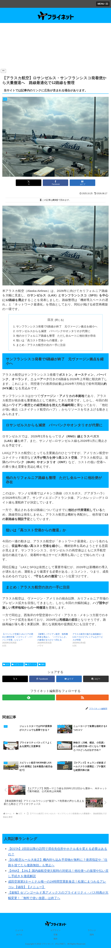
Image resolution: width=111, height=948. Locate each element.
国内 (92, 934)
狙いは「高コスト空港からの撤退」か (39, 340)
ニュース (19, 930)
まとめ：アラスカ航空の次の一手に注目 (41, 344)
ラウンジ (92, 930)
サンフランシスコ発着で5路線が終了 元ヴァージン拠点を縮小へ (56, 326)
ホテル (19, 934)
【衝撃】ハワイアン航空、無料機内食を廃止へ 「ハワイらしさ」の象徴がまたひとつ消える (52, 637)
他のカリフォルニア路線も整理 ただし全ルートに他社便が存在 (56, 335)
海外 (43, 664)
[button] (96, 679)
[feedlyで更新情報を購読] (28, 697)
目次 (50, 319)
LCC (7, 664)
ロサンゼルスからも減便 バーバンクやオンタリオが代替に (53, 331)
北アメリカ (32, 664)
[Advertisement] (55, 46)
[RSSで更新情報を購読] (82, 697)
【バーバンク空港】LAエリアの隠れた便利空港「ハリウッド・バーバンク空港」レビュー (17, 637)
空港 (55, 934)
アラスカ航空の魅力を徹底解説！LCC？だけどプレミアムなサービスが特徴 (88, 637)
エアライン (18, 664)
